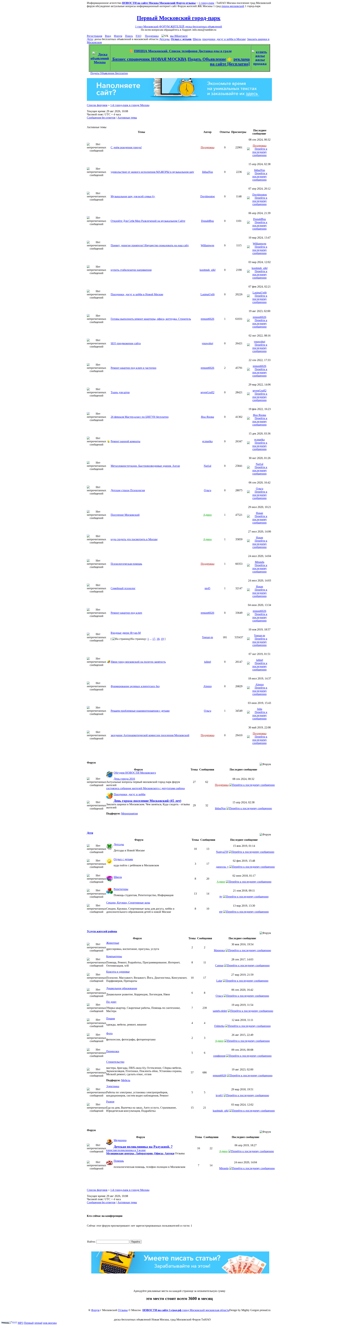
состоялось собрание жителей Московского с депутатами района (145, 788)
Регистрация (94, 35)
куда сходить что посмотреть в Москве (134, 539)
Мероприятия (129, 813)
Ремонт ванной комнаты (125, 441)
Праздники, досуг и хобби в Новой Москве (137, 294)
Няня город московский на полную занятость (138, 661)
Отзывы (123, 1310)
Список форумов (97, 105)
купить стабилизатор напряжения (131, 269)
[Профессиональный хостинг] (9, 1322)
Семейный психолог (123, 588)
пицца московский (232, 6)
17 (153, 638)
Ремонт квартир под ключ (126, 612)
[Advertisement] (179, 1281)
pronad (38, 1322)
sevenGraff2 (207, 392)
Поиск (129, 35)
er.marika (207, 441)
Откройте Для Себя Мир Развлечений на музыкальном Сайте (148, 220)
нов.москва (50, 1322)
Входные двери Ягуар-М (126, 632)
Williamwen (207, 245)
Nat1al (207, 465)
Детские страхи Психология (128, 490)
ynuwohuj (207, 343)
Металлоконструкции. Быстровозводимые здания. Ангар (145, 465)
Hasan (259, 513)
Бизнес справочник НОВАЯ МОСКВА (148, 59)
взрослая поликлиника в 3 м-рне (126, 1150)
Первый (29, 1322)
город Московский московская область (185, 1310)
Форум (118, 35)
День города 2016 (124, 778)
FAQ (138, 35)
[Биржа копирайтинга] (180, 1272)
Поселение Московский (125, 514)
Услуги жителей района (102, 931)
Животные (112, 942)
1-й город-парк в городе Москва (129, 105)
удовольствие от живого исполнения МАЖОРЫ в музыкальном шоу (152, 171)
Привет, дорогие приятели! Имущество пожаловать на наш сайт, (150, 245)
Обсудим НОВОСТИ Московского (135, 772)
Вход (108, 35)
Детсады (164, 39)
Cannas (219, 965)
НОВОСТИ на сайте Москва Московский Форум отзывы (159, 2)
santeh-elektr (220, 1010)
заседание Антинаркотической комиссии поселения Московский (150, 735)
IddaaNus (207, 171)
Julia (259, 708)
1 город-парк (206, 2)
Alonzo (207, 686)
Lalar (219, 980)
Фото (109, 1033)
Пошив (110, 1018)
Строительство (115, 1061)
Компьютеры (114, 956)
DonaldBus (207, 220)
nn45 (207, 588)
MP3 (20, 1322)
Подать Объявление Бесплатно (109, 73)
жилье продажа (260, 61)
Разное (110, 1101)
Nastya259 (222, 851)
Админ (207, 514)
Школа (197, 39)
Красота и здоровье (118, 971)
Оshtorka (219, 1025)
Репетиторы (121, 889)
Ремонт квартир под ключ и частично (133, 367)
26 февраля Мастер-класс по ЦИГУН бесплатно (140, 416)
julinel (207, 661)
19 (162, 638)
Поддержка (152, 35)
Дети (90, 39)
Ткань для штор (120, 392)
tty (221, 896)
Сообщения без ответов (101, 117)
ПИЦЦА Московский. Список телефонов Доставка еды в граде (183, 51)
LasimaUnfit (208, 294)
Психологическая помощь (126, 563)
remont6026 (207, 318)
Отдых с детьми (181, 39)
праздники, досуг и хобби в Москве (224, 39)
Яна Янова (207, 416)
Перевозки (112, 1051)
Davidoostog (207, 196)
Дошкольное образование (121, 988)
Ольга (207, 490)
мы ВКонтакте (179, 35)
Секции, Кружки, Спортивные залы (128, 902)
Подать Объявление (207, 59)
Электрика (112, 1086)
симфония (219, 1055)
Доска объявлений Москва (100, 58)
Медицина (120, 1140)
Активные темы (127, 117)
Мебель (125, 1080)
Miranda (259, 562)
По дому (111, 1001)
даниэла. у (222, 866)
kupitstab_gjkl (207, 269)
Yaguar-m (207, 637)
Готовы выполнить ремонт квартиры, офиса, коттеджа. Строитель (151, 318)
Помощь (119, 1160)
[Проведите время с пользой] (179, 99)
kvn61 (219, 1095)
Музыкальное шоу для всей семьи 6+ (133, 196)
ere (221, 911)
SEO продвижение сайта (126, 343)
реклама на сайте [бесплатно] (230, 61)
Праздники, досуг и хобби (129, 794)
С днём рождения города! (126, 147)
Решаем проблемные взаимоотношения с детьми (140, 710)
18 (158, 638)
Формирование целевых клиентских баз (135, 686)
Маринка (219, 950)
